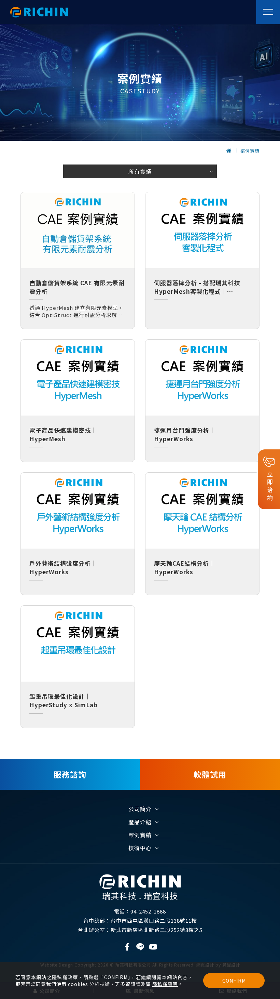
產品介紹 (140, 822)
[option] (140, 82)
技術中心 (140, 848)
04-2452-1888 (140, 911)
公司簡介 (140, 809)
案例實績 (250, 150)
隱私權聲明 (165, 984)
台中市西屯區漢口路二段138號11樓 (140, 920)
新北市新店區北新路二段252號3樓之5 (140, 929)
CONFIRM (234, 980)
